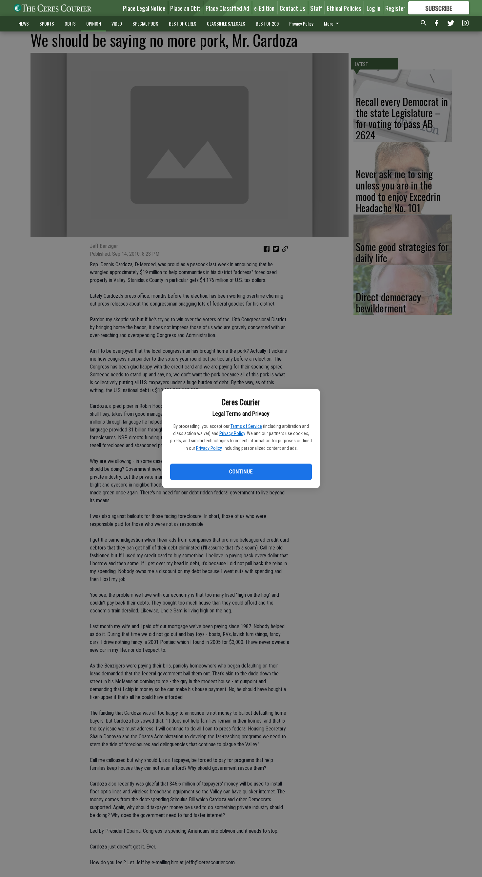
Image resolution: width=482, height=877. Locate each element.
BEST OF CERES (182, 23)
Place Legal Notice (144, 8)
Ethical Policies (344, 8)
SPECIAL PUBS (145, 23)
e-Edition (264, 8)
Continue (240, 471)
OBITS (70, 23)
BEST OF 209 (267, 23)
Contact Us (292, 8)
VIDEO (116, 23)
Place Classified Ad (227, 8)
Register (395, 8)
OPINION (93, 23)
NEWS (23, 23)
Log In (373, 8)
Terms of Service (246, 426)
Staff (316, 8)
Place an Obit (185, 8)
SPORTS (46, 23)
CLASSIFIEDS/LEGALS (226, 23)
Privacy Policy (232, 433)
